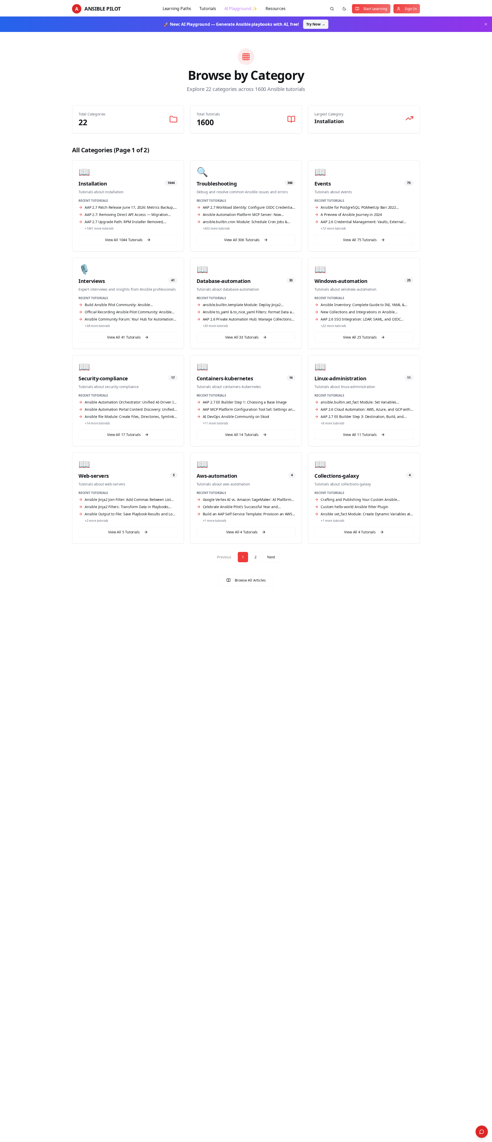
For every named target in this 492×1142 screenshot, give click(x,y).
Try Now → (315, 24)
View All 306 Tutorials (242, 239)
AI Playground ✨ (240, 8)
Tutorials (207, 8)
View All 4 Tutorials (242, 532)
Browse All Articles (250, 580)
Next (271, 557)
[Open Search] (482, 1132)
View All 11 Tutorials (359, 434)
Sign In (411, 8)
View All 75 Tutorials (359, 239)
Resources (275, 8)
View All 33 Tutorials (242, 337)
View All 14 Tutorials (242, 434)
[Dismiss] (486, 24)
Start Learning (375, 8)
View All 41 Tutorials (123, 337)
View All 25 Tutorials (359, 337)
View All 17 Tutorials (123, 434)
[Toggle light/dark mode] (344, 8)
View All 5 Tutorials (124, 532)
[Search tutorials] (332, 8)
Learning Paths (177, 8)
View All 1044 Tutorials (124, 239)
